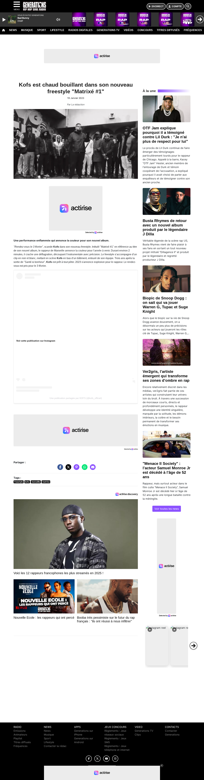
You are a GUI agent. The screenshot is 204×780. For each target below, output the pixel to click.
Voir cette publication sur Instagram (35, 340)
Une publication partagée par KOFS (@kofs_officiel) (76, 398)
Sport (41, 30)
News (13, 30)
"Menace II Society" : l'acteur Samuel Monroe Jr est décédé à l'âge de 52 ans (166, 470)
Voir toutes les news (166, 508)
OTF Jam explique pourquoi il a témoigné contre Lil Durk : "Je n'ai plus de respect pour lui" (165, 135)
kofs (27, 482)
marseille (36, 482)
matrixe (46, 482)
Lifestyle (57, 30)
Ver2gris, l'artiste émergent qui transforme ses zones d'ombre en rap (166, 376)
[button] (157, 646)
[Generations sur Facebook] (89, 759)
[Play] (4, 20)
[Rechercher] (188, 6)
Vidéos (128, 30)
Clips (138, 734)
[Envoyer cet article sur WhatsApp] (83, 468)
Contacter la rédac (55, 746)
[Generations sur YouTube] (106, 759)
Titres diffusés (168, 30)
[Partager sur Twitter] (67, 468)
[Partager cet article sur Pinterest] (75, 468)
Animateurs (20, 734)
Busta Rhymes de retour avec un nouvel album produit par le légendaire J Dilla (165, 227)
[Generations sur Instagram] (115, 759)
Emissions (20, 730)
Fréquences (193, 30)
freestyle (18, 482)
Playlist (18, 738)
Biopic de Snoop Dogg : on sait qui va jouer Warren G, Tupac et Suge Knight (165, 305)
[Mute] (58, 19)
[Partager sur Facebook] (59, 468)
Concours (145, 30)
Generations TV (108, 30)
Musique (27, 30)
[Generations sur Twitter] (97, 759)
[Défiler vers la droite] (193, 646)
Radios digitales (80, 30)
